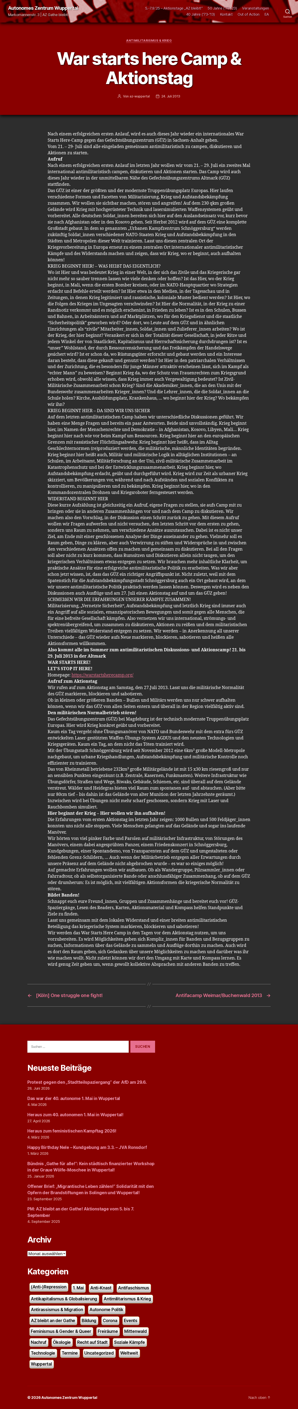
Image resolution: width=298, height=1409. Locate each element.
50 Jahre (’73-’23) (222, 8)
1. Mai (78, 1287)
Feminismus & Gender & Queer (61, 1331)
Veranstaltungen (255, 8)
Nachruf (38, 1342)
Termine (70, 1353)
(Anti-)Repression (48, 1286)
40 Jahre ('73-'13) (200, 14)
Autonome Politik (106, 1309)
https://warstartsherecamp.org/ (102, 675)
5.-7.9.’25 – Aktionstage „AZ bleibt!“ (174, 8)
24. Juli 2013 (170, 96)
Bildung (89, 1320)
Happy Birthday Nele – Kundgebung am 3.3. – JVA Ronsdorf (87, 1147)
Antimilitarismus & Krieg (149, 40)
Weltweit (129, 1353)
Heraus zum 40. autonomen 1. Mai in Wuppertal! (75, 1114)
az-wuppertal (140, 96)
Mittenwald (135, 1331)
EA (267, 14)
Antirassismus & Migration (57, 1309)
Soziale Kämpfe (129, 1342)
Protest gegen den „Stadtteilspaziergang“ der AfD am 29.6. (87, 1082)
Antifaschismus (133, 1287)
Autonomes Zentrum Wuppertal (43, 8)
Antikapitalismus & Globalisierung (64, 1298)
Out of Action (248, 14)
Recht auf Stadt (92, 1342)
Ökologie (62, 1342)
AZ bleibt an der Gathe (53, 1320)
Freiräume (108, 1331)
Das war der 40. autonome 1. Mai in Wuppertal (73, 1098)
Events (130, 1320)
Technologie (43, 1353)
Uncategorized (99, 1353)
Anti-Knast (100, 1287)
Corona (110, 1320)
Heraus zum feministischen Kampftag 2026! (71, 1130)
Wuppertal (41, 1364)
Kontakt (226, 14)
